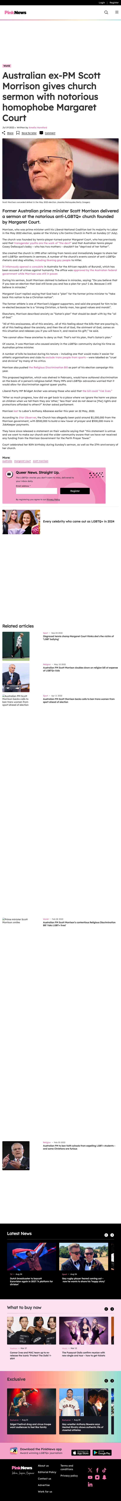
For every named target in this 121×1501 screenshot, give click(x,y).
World (7, 65)
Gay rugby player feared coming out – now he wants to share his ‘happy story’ (83, 1280)
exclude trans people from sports (65, 357)
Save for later (29, 133)
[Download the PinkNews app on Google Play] (102, 1453)
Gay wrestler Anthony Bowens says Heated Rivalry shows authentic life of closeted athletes (82, 1427)
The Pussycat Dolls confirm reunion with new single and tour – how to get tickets (83, 1354)
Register (114, 2)
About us (43, 1465)
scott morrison (40, 461)
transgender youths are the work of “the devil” (42, 243)
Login (102, 2)
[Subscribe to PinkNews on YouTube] (90, 1478)
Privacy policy (69, 1475)
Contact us (44, 1478)
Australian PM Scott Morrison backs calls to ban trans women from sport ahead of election (79, 700)
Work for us (45, 1491)
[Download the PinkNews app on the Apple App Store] (80, 1453)
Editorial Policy (47, 1472)
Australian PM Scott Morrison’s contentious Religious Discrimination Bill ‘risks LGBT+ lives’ (79, 924)
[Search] (106, 12)
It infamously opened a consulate (22, 266)
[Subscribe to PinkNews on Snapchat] (104, 1478)
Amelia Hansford (38, 127)
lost (16, 411)
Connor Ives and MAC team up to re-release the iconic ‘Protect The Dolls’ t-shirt (30, 1355)
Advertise (44, 1485)
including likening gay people (53, 260)
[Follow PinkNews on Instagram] (97, 1478)
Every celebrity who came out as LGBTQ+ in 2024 (78, 521)
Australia (7, 461)
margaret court (22, 461)
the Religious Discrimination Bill (48, 367)
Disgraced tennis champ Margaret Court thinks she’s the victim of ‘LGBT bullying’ (78, 638)
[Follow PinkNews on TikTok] (104, 1470)
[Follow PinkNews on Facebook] (97, 1470)
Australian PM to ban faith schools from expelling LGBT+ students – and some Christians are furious (79, 1147)
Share (10, 133)
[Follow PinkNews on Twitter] (90, 1470)
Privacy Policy (53, 499)
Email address (27, 486)
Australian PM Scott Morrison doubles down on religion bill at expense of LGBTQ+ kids (80, 669)
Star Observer (27, 417)
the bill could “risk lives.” (97, 390)
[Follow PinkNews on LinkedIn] (90, 1485)
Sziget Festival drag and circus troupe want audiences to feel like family (30, 1426)
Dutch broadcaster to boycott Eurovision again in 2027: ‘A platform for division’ (31, 1281)
